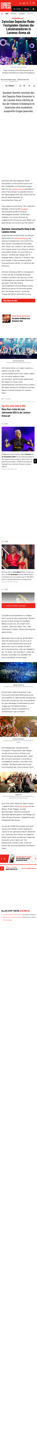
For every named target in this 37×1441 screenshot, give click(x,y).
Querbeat (22, 13)
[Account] (27, 3)
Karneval (13, 13)
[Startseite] (2, 13)
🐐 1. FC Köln (17, 9)
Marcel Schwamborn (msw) (8, 79)
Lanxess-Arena (18, 189)
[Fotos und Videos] (24, 3)
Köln (7, 13)
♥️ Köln (26, 9)
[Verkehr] (20, 3)
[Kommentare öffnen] (35, 461)
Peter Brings (23, 806)
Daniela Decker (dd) (23, 79)
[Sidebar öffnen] (33, 3)
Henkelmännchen (21, 238)
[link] (6, 6)
